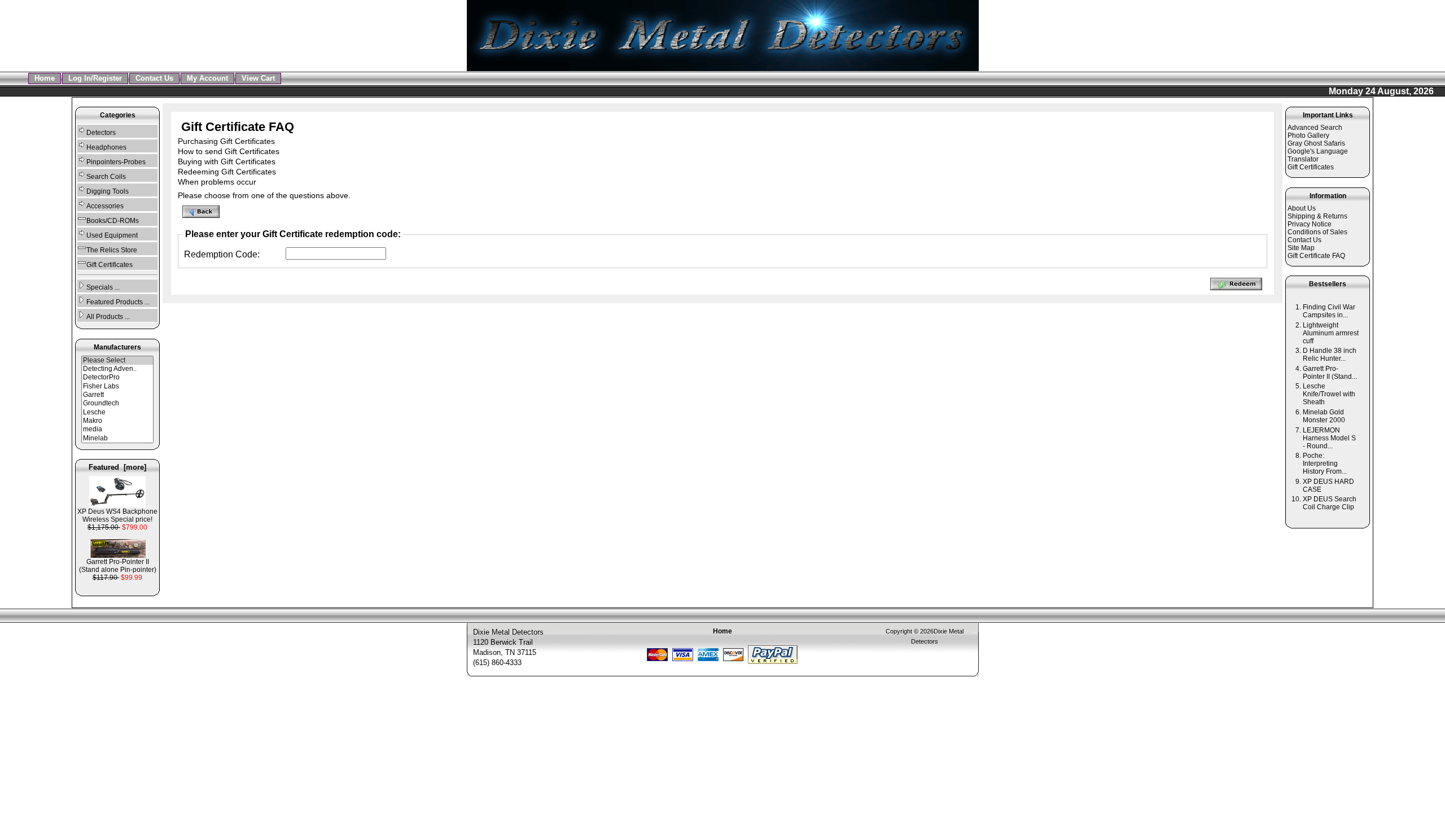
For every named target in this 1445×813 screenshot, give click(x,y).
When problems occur (217, 181)
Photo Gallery (1308, 135)
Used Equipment (112, 235)
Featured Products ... (118, 302)
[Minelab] (118, 438)
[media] (118, 429)
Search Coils (106, 177)
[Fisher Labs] (118, 386)
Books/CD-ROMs (112, 221)
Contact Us (154, 78)
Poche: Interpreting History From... (1325, 463)
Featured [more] (117, 467)
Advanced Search (1315, 128)
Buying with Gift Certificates (226, 161)
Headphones (106, 147)
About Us (1302, 208)
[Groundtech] (118, 403)
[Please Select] (118, 360)
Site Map (1301, 248)
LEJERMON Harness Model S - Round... (1329, 438)
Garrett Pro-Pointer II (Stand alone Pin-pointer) (117, 566)
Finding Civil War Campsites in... (1329, 311)
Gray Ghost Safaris (1316, 143)
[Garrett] (118, 395)
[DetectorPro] (118, 377)
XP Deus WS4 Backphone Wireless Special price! (117, 515)
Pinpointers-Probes (116, 162)
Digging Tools (107, 191)
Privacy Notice (1310, 224)
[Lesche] (118, 412)
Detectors (101, 133)
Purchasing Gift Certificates (226, 141)
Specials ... (103, 287)
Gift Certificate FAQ (1316, 256)
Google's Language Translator (1318, 155)
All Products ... (108, 317)
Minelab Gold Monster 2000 (1324, 416)
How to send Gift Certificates (228, 151)
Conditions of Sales (1317, 232)
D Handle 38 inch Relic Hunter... (1329, 354)
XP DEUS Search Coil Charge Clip (1329, 503)
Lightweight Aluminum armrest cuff (1331, 333)
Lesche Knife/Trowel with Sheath (1329, 394)
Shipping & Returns (1317, 216)
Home (44, 78)
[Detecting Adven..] (118, 369)
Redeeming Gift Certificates (227, 171)
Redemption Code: (222, 254)
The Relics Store (111, 250)
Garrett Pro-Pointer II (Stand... (1330, 373)
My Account (207, 78)
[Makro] (118, 421)
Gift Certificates (109, 265)
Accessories (105, 206)
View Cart (258, 78)
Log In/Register (95, 78)
